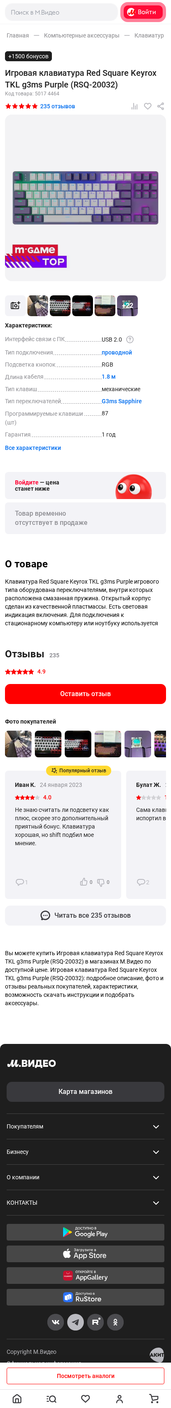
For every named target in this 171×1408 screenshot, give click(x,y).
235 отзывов (57, 106)
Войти (147, 12)
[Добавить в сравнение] (134, 106)
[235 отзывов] (21, 106)
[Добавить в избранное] (148, 106)
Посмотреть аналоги (86, 1376)
